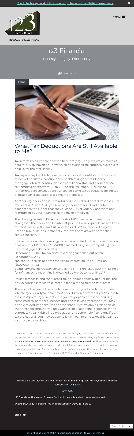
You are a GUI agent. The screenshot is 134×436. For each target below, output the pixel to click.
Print (21, 81)
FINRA (68, 384)
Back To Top (119, 426)
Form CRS (67, 390)
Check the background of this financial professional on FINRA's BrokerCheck (65, 3)
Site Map (20, 414)
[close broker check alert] (129, 3)
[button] (119, 17)
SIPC (78, 384)
